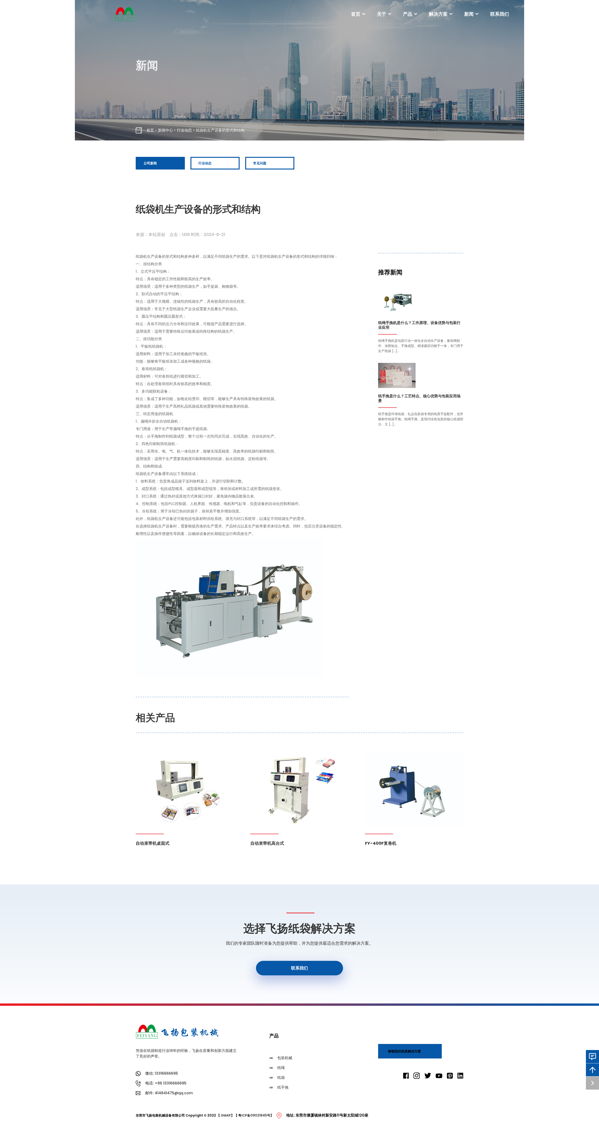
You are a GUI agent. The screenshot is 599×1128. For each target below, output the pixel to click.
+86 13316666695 (170, 1083)
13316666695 (166, 1073)
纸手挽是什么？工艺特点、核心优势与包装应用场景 (419, 398)
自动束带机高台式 (267, 843)
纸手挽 (283, 1087)
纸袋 (281, 1077)
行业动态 (184, 130)
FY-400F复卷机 (380, 843)
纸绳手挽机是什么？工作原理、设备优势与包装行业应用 (419, 325)
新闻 (469, 14)
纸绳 (281, 1067)
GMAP (226, 1115)
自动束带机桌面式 (152, 843)
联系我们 (499, 14)
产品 (407, 14)
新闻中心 (165, 130)
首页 (355, 14)
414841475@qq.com (174, 1093)
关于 (381, 14)
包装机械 (284, 1058)
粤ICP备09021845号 (254, 1115)
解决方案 (438, 14)
